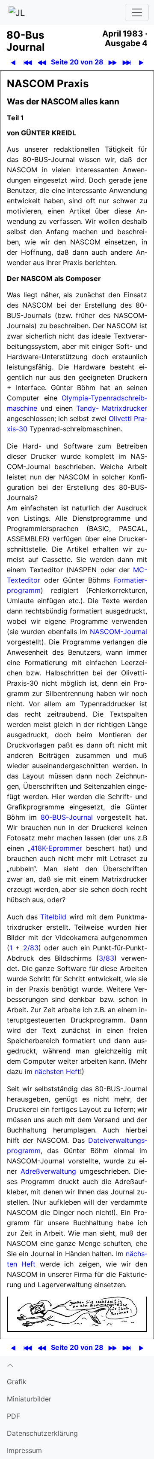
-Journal (118, 631)
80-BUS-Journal (67, 817)
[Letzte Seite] (126, 62)
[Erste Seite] (27, 62)
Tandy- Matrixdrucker (112, 408)
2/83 (30, 947)
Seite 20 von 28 (77, 62)
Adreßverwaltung (48, 1171)
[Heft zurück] (42, 62)
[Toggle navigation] (137, 12)
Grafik (17, 1381)
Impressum (24, 1450)
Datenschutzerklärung (42, 1433)
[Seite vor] (141, 62)
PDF (13, 1416)
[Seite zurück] (13, 62)
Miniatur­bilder (29, 1399)
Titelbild (53, 917)
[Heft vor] (112, 62)
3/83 (106, 958)
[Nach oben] (77, 1364)
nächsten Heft (57, 1071)
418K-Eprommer (56, 848)
